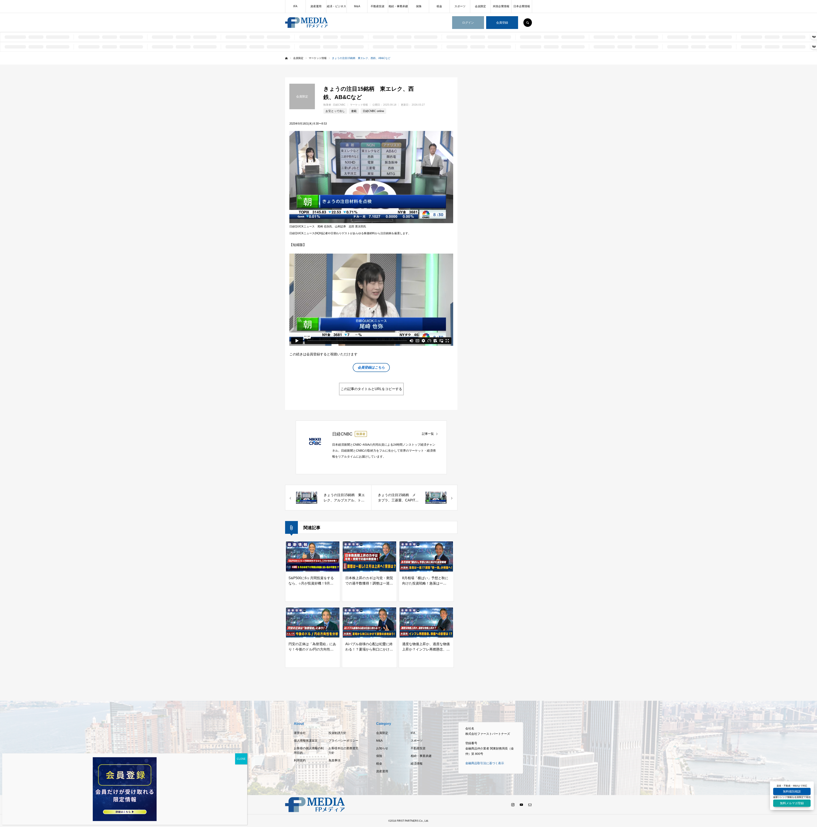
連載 (354, 111)
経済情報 (417, 763)
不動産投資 (377, 6)
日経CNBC (339, 104)
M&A (357, 6)
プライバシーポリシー (343, 740)
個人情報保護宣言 (306, 740)
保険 (418, 6)
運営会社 (300, 733)
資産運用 (315, 6)
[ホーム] (286, 58)
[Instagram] (513, 805)
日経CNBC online (373, 111)
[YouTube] (521, 805)
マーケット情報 (359, 104)
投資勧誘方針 (337, 733)
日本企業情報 (521, 6)
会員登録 (502, 22)
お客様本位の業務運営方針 (343, 750)
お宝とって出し (335, 111)
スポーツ (460, 6)
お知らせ (382, 748)
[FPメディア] (306, 22)
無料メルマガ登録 (792, 803)
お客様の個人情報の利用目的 (309, 750)
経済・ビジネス (336, 6)
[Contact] (530, 805)
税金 (439, 6)
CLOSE (241, 758)
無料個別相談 (792, 791)
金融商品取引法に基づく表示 (484, 763)
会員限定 (480, 6)
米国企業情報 (501, 6)
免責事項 (334, 760)
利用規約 (300, 760)
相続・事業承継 (398, 6)
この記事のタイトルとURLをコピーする (371, 389)
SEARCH (527, 22)
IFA (295, 6)
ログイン (468, 22)
